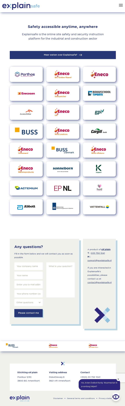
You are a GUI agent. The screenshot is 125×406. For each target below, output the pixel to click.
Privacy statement (107, 398)
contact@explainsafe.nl (100, 282)
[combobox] (28, 302)
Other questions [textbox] (24, 302)
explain (19, 398)
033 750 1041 (98, 253)
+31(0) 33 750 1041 (90, 377)
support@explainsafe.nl (100, 260)
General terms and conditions (81, 398)
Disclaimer (58, 398)
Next (118, 346)
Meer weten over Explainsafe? (61, 55)
